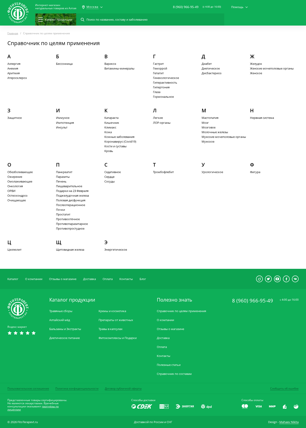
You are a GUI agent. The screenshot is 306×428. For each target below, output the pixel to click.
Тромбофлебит (163, 172)
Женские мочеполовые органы (272, 68)
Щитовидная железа (70, 250)
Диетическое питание (64, 338)
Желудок (256, 64)
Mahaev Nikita (289, 422)
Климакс (110, 127)
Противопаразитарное (72, 224)
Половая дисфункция (70, 200)
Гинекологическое (166, 78)
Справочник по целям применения (181, 311)
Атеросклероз (17, 78)
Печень (61, 181)
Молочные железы (215, 132)
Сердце (109, 177)
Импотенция (65, 123)
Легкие (158, 118)
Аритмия (13, 73)
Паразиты (63, 177)
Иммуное (62, 118)
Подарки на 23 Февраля (72, 191)
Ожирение (14, 177)
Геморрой (160, 68)
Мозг (205, 123)
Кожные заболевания (119, 137)
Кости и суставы (115, 146)
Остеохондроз (17, 195)
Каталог (12, 279)
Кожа (108, 132)
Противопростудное (70, 228)
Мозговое (208, 127)
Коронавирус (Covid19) (120, 141)
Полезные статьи (169, 365)
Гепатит (158, 73)
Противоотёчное (68, 219)
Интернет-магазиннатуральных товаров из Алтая (55, 7)
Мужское (208, 141)
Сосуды (109, 181)
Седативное (112, 172)
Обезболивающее (20, 172)
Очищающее (16, 200)
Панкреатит (64, 172)
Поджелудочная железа (72, 195)
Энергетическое (115, 250)
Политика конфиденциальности (77, 388)
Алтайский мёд (59, 320)
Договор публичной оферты (123, 388)
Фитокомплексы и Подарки (118, 338)
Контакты (126, 279)
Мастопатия (210, 118)
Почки (60, 210)
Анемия (12, 68)
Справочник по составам (174, 374)
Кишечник (111, 123)
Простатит (63, 214)
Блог (143, 279)
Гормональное (163, 97)
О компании (33, 279)
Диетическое (211, 68)
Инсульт (61, 127)
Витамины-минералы (119, 68)
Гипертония (161, 87)
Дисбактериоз (211, 73)
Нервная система (262, 118)
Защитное (14, 118)
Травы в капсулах (111, 329)
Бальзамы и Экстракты (65, 329)
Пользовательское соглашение (28, 388)
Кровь (108, 151)
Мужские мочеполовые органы (224, 137)
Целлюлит (14, 250)
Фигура (255, 172)
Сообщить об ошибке (284, 388)
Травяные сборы (60, 311)
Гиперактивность (165, 82)
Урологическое (212, 172)
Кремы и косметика (112, 311)
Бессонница (64, 64)
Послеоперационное (70, 205)
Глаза (156, 92)
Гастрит (158, 64)
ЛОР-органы (161, 123)
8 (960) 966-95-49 (185, 7)
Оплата (108, 279)
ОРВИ (11, 191)
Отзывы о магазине (62, 279)
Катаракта (111, 118)
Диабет (207, 64)
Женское (256, 73)
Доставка (89, 279)
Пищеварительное (69, 186)
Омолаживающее (19, 181)
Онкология (15, 186)
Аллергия (13, 64)
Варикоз (110, 64)
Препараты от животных (116, 320)
